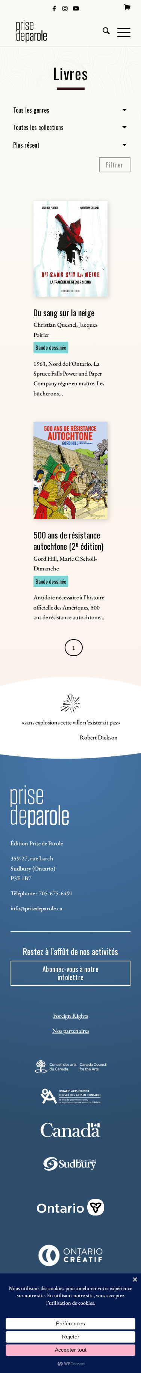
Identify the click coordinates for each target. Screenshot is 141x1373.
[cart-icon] (127, 7)
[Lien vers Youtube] (76, 8)
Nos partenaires (70, 1031)
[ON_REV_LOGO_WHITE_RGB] (70, 1207)
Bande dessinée (50, 347)
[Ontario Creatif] (70, 1255)
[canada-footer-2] (70, 1130)
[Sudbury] (70, 1164)
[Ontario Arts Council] (70, 1096)
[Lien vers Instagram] (65, 8)
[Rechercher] (102, 31)
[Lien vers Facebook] (54, 8)
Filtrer (114, 164)
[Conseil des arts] (70, 1066)
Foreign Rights (70, 1016)
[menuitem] (127, 7)
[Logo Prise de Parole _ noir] (58, 31)
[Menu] (120, 31)
